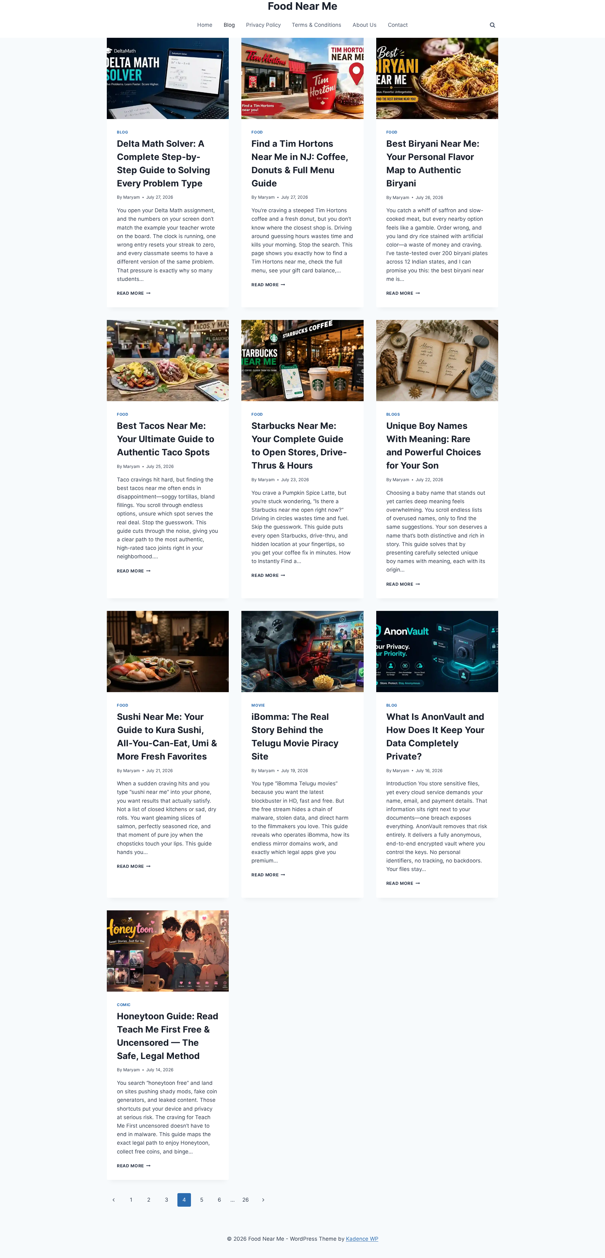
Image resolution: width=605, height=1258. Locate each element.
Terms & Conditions (316, 25)
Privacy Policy (263, 25)
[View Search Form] (492, 25)
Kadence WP (362, 1239)
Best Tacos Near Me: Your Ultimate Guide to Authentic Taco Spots (165, 439)
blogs (393, 414)
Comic (124, 1004)
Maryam (131, 197)
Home (204, 25)
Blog (229, 25)
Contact (398, 25)
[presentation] (168, 78)
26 (245, 1200)
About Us (365, 25)
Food (257, 132)
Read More (134, 293)
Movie (258, 705)
